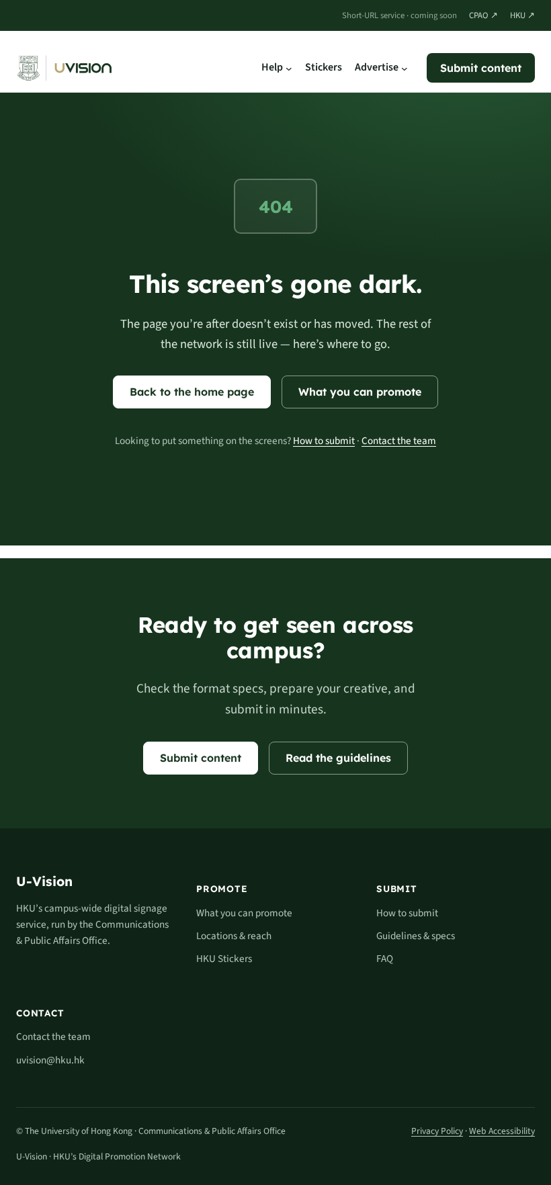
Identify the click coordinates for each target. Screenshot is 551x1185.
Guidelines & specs (415, 935)
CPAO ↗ (483, 15)
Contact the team (399, 440)
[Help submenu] (289, 67)
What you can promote (359, 391)
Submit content (480, 68)
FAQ (384, 958)
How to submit (324, 440)
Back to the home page (192, 391)
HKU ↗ (522, 15)
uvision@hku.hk (50, 1060)
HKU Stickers (224, 958)
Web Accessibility (502, 1131)
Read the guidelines (338, 757)
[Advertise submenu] (404, 67)
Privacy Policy (437, 1131)
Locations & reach (233, 935)
